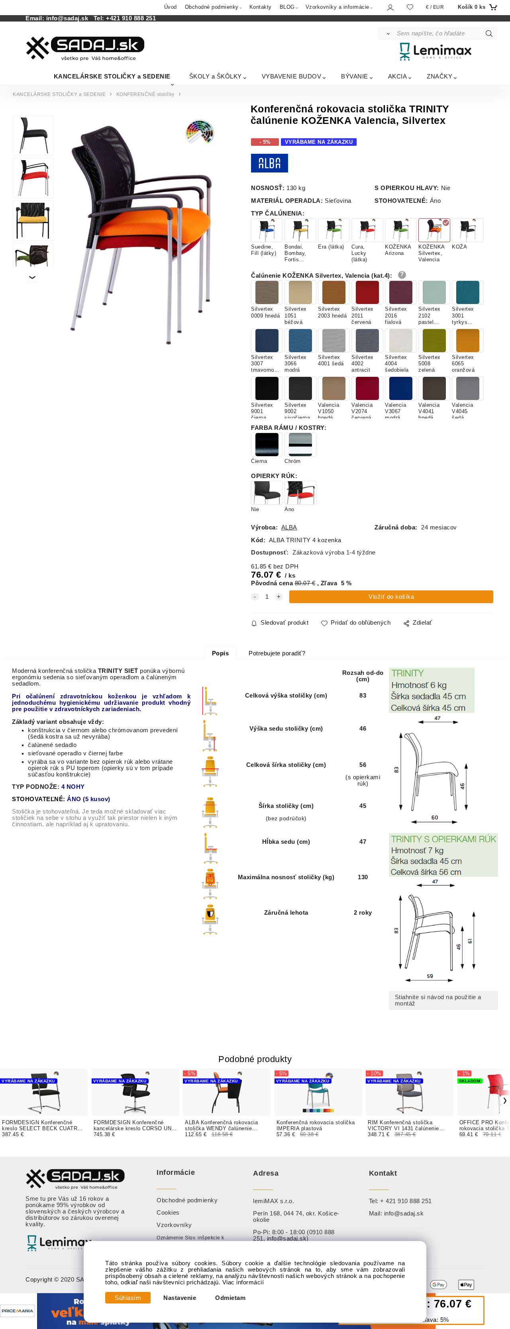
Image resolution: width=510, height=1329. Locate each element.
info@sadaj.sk (69, 18)
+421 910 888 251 (131, 18)
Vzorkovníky (174, 1225)
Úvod (170, 7)
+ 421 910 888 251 (406, 1201)
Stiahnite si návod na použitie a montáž (438, 1000)
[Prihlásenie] (390, 7)
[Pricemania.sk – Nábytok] (17, 1310)
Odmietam (230, 1298)
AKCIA (397, 76)
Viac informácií (243, 1282)
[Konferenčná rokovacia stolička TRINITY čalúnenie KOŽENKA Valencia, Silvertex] (142, 233)
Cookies (168, 1212)
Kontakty (260, 7)
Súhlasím (128, 1298)
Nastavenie (179, 1298)
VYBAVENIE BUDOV (292, 76)
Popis (220, 653)
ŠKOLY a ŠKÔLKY (215, 76)
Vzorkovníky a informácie (337, 7)
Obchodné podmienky (212, 7)
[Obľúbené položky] (410, 7)
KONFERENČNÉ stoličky (145, 94)
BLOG (287, 7)
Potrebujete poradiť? (277, 653)
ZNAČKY (439, 76)
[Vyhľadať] (387, 33)
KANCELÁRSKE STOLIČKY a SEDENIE (112, 76)
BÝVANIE (354, 76)
